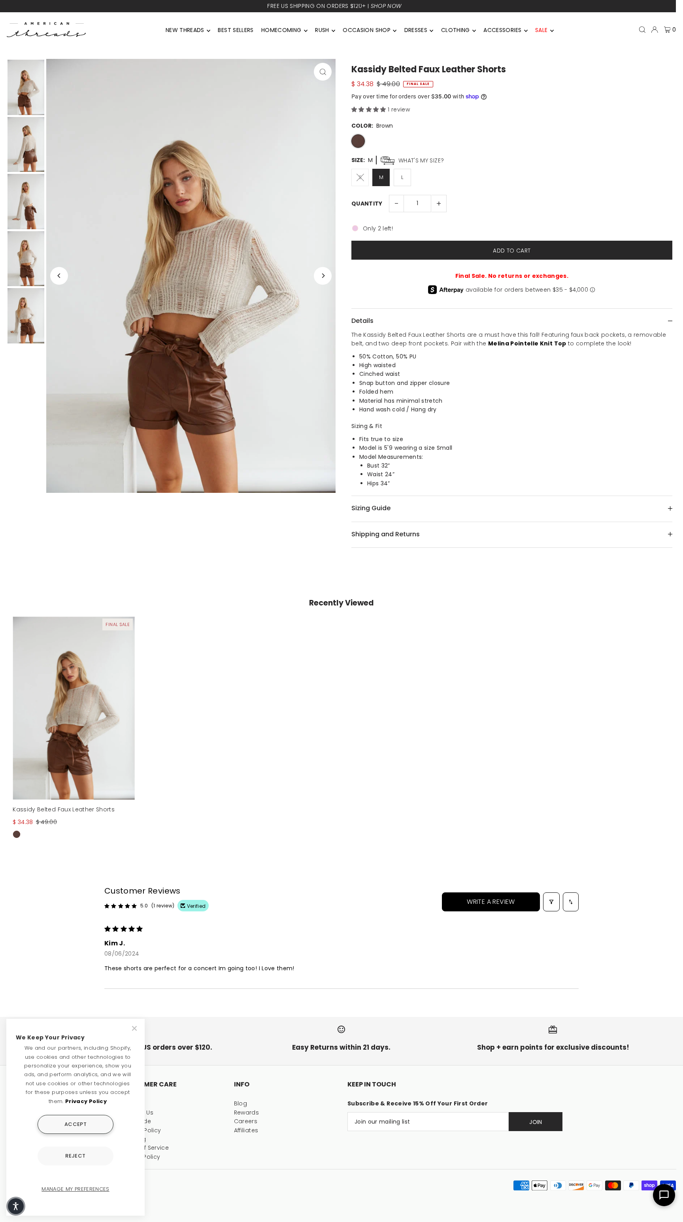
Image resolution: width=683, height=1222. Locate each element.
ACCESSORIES (502, 30)
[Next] (323, 276)
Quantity (367, 203)
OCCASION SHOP (367, 30)
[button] (369, 109)
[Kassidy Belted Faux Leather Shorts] (74, 708)
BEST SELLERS (235, 30)
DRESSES (415, 30)
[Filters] (551, 901)
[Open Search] (642, 29)
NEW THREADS (185, 30)
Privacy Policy (86, 1101)
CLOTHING (455, 30)
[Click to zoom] (323, 72)
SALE (541, 30)
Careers (245, 1121)
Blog (240, 1103)
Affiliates (246, 1130)
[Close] (135, 1028)
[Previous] (59, 276)
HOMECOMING (281, 30)
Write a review (491, 901)
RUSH (322, 30)
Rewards (246, 1112)
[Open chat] (664, 1195)
